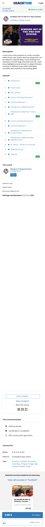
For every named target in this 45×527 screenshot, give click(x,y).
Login (39, 3)
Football (6, 9)
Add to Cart (35, 522)
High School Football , (25, 465)
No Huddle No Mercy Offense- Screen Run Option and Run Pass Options (22, 500)
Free (37, 83)
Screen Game (8, 10)
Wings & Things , (27, 464)
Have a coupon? (22, 401)
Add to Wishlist (22, 396)
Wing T (28, 466)
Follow (13, 175)
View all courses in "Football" (22, 480)
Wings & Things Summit (21, 169)
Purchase (36, 515)
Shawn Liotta (19, 505)
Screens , (16, 461)
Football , (24, 461)
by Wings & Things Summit (20, 20)
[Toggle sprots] (3, 3)
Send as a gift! (36, 9)
